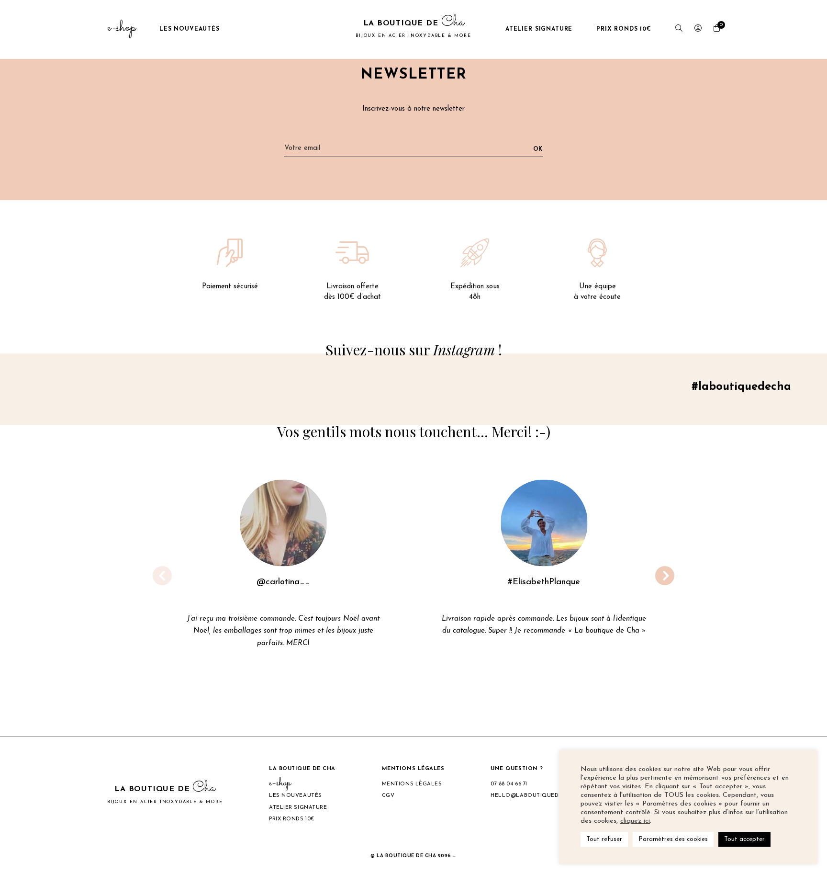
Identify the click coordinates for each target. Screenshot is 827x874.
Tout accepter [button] (744, 839)
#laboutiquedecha (741, 387)
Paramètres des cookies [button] (673, 839)
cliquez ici (635, 821)
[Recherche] (678, 29)
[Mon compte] (698, 29)
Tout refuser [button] (604, 839)
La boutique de (413, 28)
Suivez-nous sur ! (413, 349)
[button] (383, 702)
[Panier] (717, 29)
